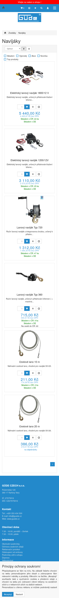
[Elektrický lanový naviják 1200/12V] (29, 142)
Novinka (43, 55)
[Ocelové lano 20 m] (29, 409)
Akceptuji (8, 594)
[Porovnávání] (29, 8)
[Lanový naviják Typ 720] (29, 210)
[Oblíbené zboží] (35, 8)
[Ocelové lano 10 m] (29, 344)
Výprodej (23, 55)
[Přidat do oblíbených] (33, 106)
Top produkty (12, 59)
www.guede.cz (13, 518)
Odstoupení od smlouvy (12, 552)
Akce (34, 55)
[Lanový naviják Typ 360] (29, 277)
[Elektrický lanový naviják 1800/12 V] (29, 75)
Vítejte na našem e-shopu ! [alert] (29, 2)
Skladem (11, 55)
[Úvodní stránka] (5, 32)
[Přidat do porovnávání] (39, 106)
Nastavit (19, 594)
